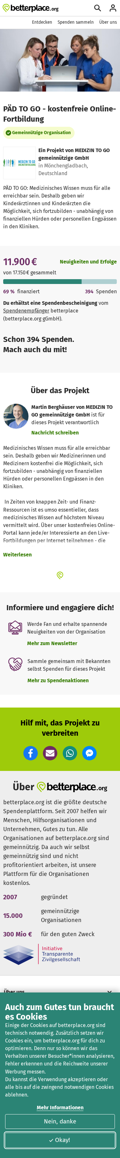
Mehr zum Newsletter (52, 643)
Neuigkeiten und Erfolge (88, 262)
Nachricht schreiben (55, 433)
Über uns (108, 22)
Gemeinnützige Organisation (41, 132)
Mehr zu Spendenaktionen (58, 680)
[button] (30, 753)
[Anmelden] (113, 8)
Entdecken (42, 22)
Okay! (62, 1140)
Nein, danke (60, 1121)
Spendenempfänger (26, 311)
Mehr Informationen (60, 1108)
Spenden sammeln (76, 22)
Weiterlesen (17, 555)
